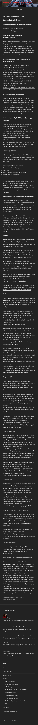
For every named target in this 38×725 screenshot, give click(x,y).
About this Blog (7, 671)
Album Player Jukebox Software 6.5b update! (17, 636)
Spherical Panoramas (11, 684)
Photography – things (11, 698)
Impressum (6, 707)
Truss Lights (6, 651)
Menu (20, 9)
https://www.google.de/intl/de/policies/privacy (17, 290)
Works (5, 679)
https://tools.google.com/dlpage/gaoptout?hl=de (18, 506)
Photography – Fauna (11, 695)
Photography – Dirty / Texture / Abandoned (18, 701)
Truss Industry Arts (17, 2)
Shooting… (6, 642)
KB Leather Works (10, 681)
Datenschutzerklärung (10, 711)
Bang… (9, 618)
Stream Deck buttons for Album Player (15, 627)
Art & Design (9, 687)
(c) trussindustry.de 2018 (10, 721)
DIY (6, 703)
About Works (7, 675)
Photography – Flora (11, 692)
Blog (4, 668)
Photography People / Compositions (16, 690)
